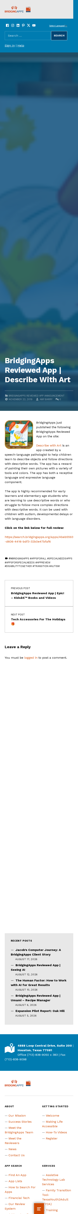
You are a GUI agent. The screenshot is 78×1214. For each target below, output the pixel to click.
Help (20, 45)
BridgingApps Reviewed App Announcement (37, 395)
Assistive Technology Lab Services (53, 1179)
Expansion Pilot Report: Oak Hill (40, 1011)
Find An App (17, 1175)
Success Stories (20, 1121)
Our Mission (17, 1115)
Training (52, 1210)
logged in (30, 657)
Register (52, 1138)
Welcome (52, 1115)
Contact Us (17, 1155)
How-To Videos (56, 1132)
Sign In (10, 45)
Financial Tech (19, 1198)
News (12, 1149)
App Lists (15, 1181)
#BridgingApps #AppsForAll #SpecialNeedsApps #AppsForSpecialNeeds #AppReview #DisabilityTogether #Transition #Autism (39, 562)
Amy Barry (46, 399)
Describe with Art (48, 445)
